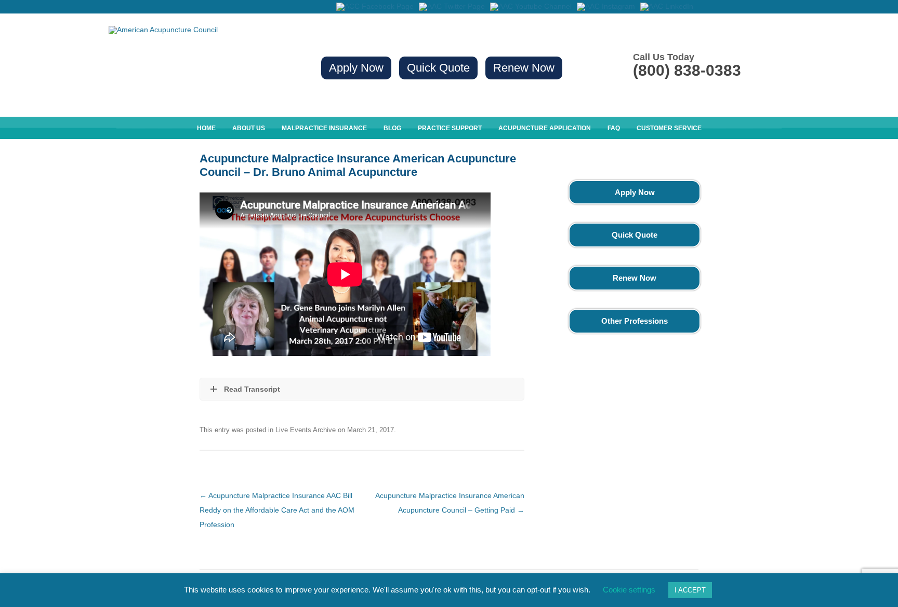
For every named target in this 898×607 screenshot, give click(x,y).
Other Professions (634, 320)
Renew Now (523, 67)
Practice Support (450, 128)
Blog (392, 128)
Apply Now (356, 67)
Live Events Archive (305, 430)
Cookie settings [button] (629, 589)
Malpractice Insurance (324, 128)
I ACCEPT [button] (690, 590)
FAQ (614, 128)
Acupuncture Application (544, 128)
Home (206, 128)
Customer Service (669, 128)
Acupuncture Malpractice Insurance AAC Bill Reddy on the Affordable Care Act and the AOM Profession (277, 510)
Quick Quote (438, 67)
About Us (248, 128)
